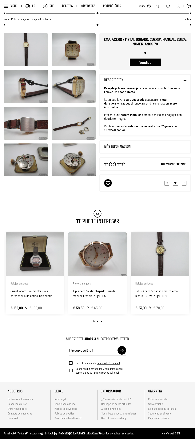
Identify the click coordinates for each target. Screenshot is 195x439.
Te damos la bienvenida (20, 399)
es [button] (33, 6)
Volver (188, 19)
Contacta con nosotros (20, 413)
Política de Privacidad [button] (108, 363)
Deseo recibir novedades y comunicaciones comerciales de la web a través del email (99, 370)
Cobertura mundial (158, 399)
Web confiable (155, 404)
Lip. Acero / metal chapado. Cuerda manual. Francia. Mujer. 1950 (94, 293)
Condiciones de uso (65, 404)
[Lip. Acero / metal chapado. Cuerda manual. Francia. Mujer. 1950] (97, 254)
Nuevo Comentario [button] (173, 164)
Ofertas (67, 6)
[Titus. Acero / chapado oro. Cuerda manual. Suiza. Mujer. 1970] (160, 254)
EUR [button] (49, 6)
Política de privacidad (65, 408)
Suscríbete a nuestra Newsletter (118, 413)
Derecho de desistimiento (68, 418)
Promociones (112, 6)
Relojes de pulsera (41, 19)
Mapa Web (13, 418)
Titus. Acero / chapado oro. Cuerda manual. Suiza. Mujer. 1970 (156, 293)
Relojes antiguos (20, 19)
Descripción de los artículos (116, 404)
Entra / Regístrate (17, 408)
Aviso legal (60, 399)
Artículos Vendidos (111, 408)
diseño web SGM (171, 433)
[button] (148, 6)
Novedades (88, 6)
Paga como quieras (158, 418)
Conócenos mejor (17, 404)
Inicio (7, 19)
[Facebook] (175, 183)
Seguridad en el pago (159, 413)
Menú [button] (14, 6)
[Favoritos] (167, 6)
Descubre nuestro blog (113, 418)
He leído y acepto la (98, 363)
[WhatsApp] (167, 183)
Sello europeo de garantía (162, 408)
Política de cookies (64, 413)
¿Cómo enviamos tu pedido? (116, 399)
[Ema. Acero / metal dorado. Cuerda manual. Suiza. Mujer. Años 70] (26, 49)
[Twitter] (184, 183)
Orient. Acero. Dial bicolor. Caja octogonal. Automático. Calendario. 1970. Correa (31, 293)
